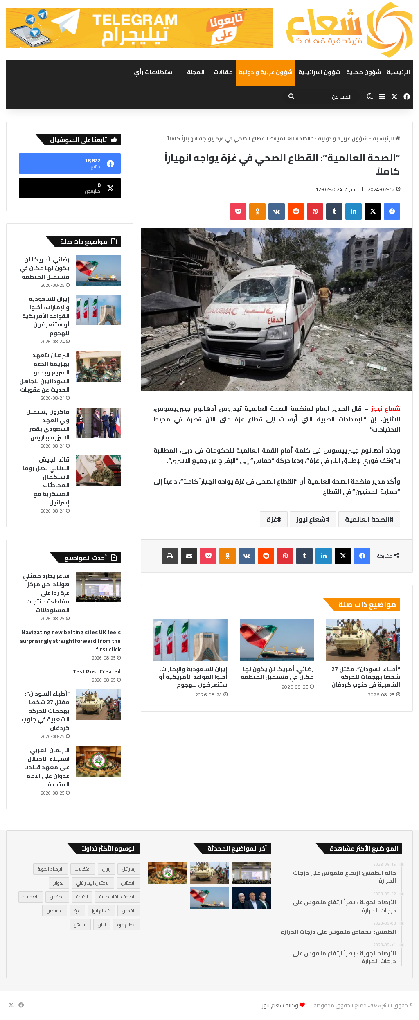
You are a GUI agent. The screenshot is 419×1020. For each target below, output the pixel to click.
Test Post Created (97, 671)
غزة (271, 519)
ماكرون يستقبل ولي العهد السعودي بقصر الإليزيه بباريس (48, 424)
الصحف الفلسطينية (117, 896)
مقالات (223, 72)
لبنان (102, 924)
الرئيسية (398, 72)
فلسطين (55, 910)
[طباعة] (170, 556)
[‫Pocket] (238, 211)
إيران (106, 869)
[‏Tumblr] (334, 211)
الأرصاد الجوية (50, 869)
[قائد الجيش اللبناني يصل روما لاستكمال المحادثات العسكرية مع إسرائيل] (98, 470)
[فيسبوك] (392, 211)
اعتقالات (83, 869)
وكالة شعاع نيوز (280, 1005)
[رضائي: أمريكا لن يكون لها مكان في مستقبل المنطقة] (277, 640)
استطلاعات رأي (154, 72)
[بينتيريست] (315, 211)
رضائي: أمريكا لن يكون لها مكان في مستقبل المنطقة (277, 673)
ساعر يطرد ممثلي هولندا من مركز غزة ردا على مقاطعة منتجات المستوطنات (46, 592)
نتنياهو (80, 924)
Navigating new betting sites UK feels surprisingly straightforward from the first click (70, 641)
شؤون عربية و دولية (266, 72)
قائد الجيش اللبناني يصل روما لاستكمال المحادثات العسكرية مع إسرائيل (46, 481)
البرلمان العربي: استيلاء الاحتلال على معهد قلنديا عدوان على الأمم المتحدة (47, 767)
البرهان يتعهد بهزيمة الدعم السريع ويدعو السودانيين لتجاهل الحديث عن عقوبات (44, 372)
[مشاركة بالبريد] (189, 556)
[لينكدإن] (353, 211)
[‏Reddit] (296, 211)
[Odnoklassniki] (257, 211)
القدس (128, 910)
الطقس (57, 896)
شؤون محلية (363, 72)
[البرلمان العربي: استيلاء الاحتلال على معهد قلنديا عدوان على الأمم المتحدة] (98, 761)
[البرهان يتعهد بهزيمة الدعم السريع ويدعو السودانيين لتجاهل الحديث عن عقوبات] (98, 366)
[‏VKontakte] (276, 211)
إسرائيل (128, 869)
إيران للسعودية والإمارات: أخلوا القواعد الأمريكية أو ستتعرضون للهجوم (193, 677)
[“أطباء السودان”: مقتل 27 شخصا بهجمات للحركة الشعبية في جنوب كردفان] (363, 640)
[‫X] (373, 211)
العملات (30, 896)
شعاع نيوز (311, 519)
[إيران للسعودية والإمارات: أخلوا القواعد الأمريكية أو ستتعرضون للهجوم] (190, 640)
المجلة (196, 72)
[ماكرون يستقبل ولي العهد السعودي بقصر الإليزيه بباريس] (98, 423)
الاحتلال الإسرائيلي (93, 882)
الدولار (59, 882)
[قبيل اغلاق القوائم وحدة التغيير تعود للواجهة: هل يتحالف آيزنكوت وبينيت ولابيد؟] (251, 898)
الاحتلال (128, 882)
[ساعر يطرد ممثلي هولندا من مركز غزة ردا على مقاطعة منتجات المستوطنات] (98, 587)
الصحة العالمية (367, 519)
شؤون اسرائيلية (319, 72)
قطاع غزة (126, 924)
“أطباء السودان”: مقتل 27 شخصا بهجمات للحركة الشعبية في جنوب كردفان (365, 677)
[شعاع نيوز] (349, 30)
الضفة (82, 896)
